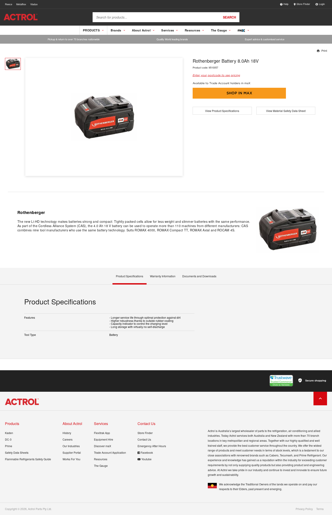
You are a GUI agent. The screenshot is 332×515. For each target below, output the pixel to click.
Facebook (147, 452)
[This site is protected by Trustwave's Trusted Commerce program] (281, 381)
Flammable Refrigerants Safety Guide (28, 459)
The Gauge (101, 466)
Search (229, 17)
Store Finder (303, 4)
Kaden (9, 433)
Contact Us (144, 439)
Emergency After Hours (152, 446)
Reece (8, 4)
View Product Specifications (222, 111)
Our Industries (71, 446)
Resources (100, 459)
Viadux (34, 4)
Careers (67, 439)
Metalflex (21, 4)
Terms (320, 508)
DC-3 (8, 439)
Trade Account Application (110, 452)
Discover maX (102, 446)
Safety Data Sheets (16, 452)
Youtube (146, 459)
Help (285, 4)
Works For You (71, 459)
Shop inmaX (239, 93)
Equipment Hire (103, 439)
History (67, 433)
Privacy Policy (304, 508)
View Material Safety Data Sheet (286, 111)
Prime (8, 446)
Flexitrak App (102, 433)
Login (322, 4)
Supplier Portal (72, 452)
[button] (178, 117)
